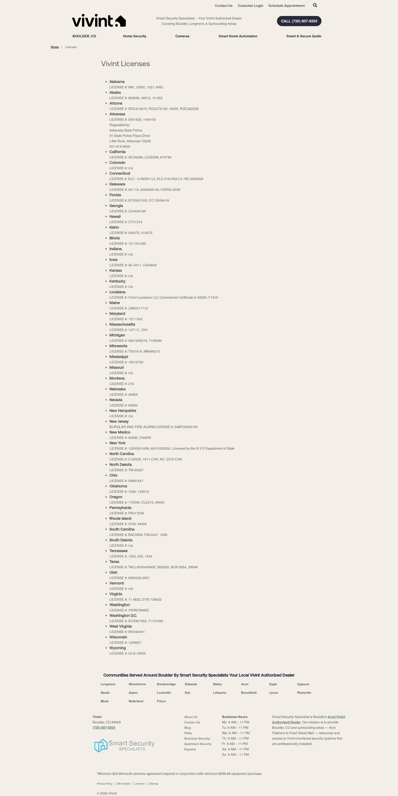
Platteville (304, 692)
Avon (245, 684)
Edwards (191, 684)
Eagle (273, 684)
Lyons (273, 692)
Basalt (105, 692)
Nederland (136, 701)
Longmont (108, 684)
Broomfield (249, 692)
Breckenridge (166, 684)
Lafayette (219, 692)
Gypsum (303, 684)
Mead (104, 701)
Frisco (161, 701)
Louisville (164, 692)
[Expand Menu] (148, 36)
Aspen (133, 692)
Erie (187, 692)
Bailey (217, 684)
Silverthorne (137, 684)
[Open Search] (315, 5)
